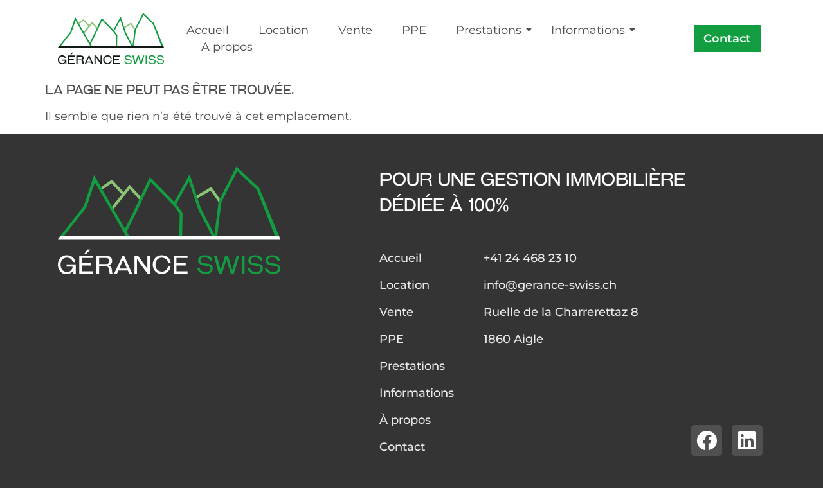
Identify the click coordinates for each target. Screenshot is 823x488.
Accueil (207, 30)
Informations (588, 30)
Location (283, 30)
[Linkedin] (747, 440)
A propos (227, 47)
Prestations (488, 30)
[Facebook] (706, 440)
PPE (414, 30)
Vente (355, 30)
